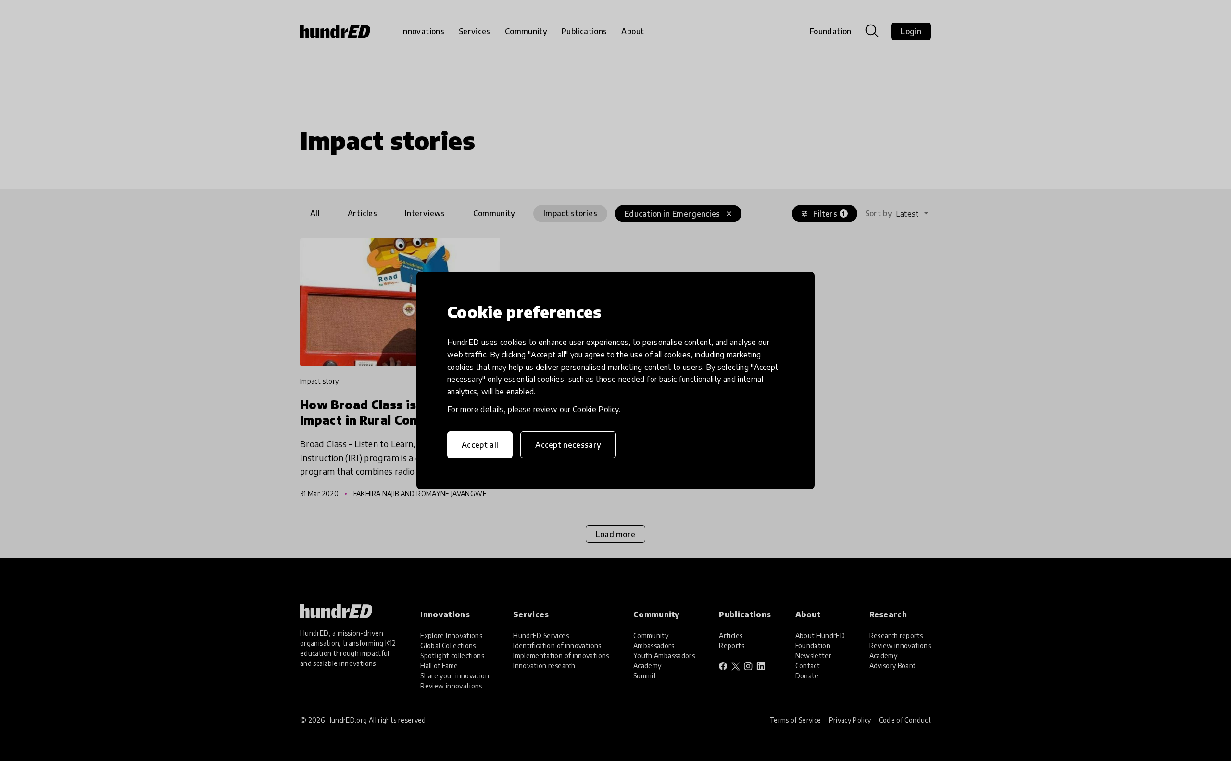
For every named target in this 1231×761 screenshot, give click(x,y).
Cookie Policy (596, 409)
